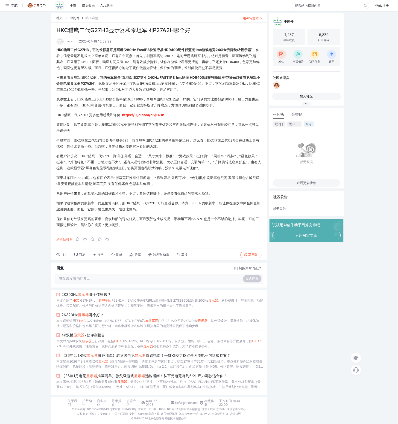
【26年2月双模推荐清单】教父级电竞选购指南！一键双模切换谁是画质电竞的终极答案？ (146, 355)
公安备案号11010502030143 (90, 409)
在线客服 (209, 402)
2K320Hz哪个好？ (82, 314)
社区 (60, 18)
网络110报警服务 (100, 413)
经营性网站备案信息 (188, 409)
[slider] (93, 239)
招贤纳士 (87, 402)
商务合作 (102, 402)
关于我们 (72, 402)
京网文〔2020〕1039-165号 (156, 409)
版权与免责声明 (188, 413)
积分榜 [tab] (278, 114)
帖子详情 (91, 18)
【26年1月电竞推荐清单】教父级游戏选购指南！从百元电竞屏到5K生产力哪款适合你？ (144, 375)
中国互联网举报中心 (124, 413)
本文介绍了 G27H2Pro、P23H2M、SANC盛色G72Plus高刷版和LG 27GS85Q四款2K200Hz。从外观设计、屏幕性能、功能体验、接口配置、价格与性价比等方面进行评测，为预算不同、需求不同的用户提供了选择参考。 (159, 302)
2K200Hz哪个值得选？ (86, 294)
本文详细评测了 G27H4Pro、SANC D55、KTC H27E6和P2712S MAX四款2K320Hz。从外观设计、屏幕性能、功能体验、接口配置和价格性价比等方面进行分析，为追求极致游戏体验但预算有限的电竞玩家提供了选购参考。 (159, 323)
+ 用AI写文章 (306, 235)
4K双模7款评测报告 (83, 335)
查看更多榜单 (306, 183)
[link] (60, 18)
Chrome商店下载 (148, 413)
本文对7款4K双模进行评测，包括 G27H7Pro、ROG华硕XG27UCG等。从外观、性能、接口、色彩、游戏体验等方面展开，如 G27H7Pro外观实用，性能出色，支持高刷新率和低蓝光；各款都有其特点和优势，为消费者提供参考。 (159, 343)
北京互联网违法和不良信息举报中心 (224, 409)
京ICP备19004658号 (123, 409)
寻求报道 (116, 402)
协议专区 (131, 402)
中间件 (74, 18)
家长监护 (82, 413)
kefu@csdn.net (186, 403)
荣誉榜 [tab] (296, 114)
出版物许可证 (220, 413)
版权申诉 (205, 413)
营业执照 (235, 413)
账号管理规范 (169, 413)
